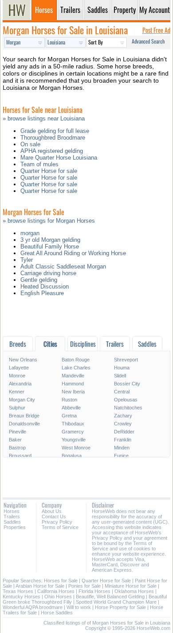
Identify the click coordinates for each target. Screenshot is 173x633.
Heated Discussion (44, 286)
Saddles (12, 522)
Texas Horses (18, 591)
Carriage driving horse (48, 273)
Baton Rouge (76, 359)
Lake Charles (76, 367)
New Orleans (23, 359)
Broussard (20, 455)
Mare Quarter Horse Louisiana (58, 157)
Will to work (79, 607)
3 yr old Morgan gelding (50, 239)
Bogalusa (72, 455)
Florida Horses (94, 591)
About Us (52, 511)
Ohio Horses (58, 596)
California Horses (56, 591)
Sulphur (17, 407)
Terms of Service (60, 527)
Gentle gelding (38, 279)
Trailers (12, 516)
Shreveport (126, 359)
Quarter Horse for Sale (106, 580)
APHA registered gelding (51, 151)
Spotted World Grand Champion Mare (116, 602)
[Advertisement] (86, 318)
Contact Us (54, 516)
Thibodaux (73, 423)
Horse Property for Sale (120, 607)
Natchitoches (128, 407)
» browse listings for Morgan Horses (49, 220)
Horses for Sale (61, 580)
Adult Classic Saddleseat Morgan (63, 266)
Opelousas (126, 399)
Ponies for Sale (84, 586)
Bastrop (17, 447)
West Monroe (76, 447)
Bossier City (127, 383)
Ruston (69, 399)
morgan (29, 233)
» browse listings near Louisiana (44, 118)
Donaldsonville (24, 423)
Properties (15, 527)
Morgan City (22, 399)
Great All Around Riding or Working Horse (73, 253)
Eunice (121, 455)
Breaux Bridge (24, 415)
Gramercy (73, 431)
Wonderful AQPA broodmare (33, 607)
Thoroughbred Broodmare (52, 137)
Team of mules (39, 164)
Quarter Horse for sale (48, 171)
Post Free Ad (156, 30)
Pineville (17, 431)
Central (122, 391)
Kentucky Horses (21, 596)
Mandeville (73, 375)
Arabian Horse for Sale (40, 586)
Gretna (69, 415)
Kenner (16, 391)
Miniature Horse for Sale (131, 586)
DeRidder (124, 431)
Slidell (120, 375)
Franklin (122, 439)
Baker (15, 439)
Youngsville (74, 439)
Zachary (123, 415)
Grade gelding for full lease (54, 131)
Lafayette (19, 367)
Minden (122, 447)
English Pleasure (42, 293)
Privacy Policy (57, 522)
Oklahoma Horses (134, 591)
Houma (122, 367)
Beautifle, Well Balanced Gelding (110, 596)
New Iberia (73, 391)
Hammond (73, 383)
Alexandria (20, 383)
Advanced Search (148, 41)
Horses (12, 511)
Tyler (26, 259)
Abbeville (71, 407)
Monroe (17, 375)
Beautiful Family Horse (49, 246)
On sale (30, 144)
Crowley (123, 423)
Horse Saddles (57, 612)
